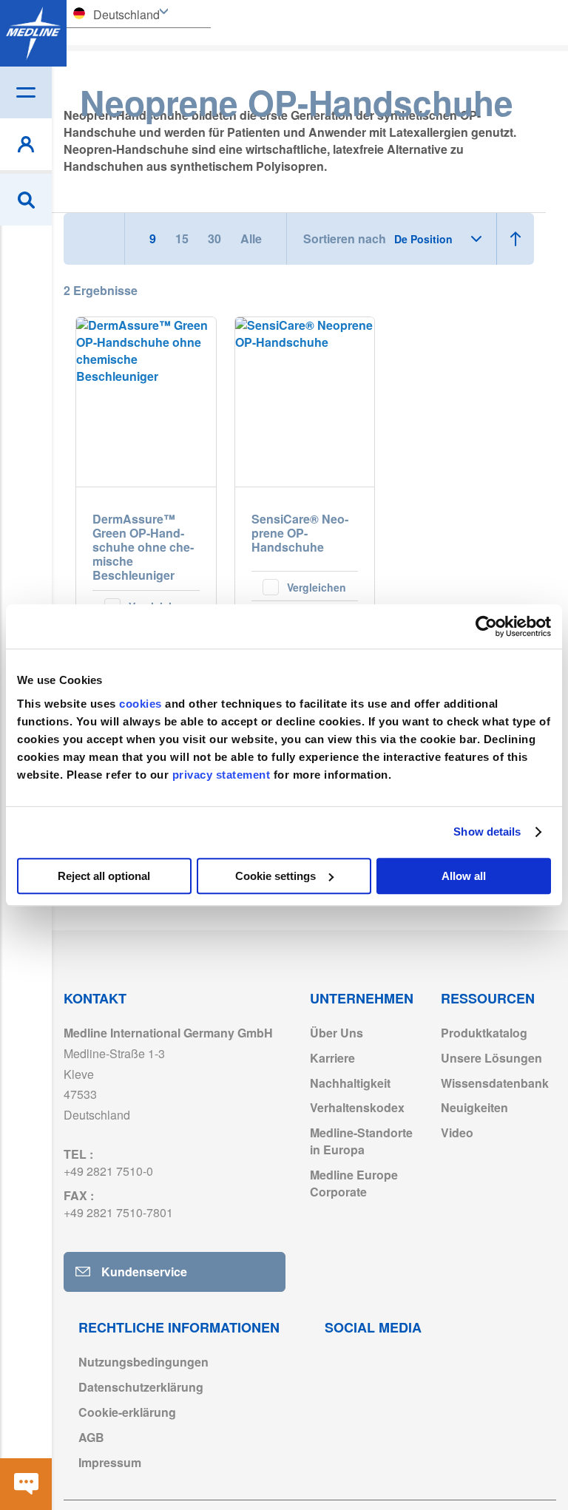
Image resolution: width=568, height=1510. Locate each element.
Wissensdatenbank (495, 1082)
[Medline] (33, 33)
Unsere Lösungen (491, 1057)
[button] (305, 585)
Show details (487, 831)
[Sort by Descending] (515, 239)
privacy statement (221, 774)
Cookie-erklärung (127, 1412)
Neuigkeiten (474, 1107)
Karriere (332, 1057)
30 (216, 238)
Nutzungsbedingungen (143, 1361)
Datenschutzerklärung (140, 1386)
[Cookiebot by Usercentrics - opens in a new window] (486, 626)
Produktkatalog (484, 1032)
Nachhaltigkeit (350, 1082)
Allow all (464, 876)
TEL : (108, 1162)
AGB (91, 1437)
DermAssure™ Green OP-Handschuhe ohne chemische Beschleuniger (143, 547)
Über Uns (336, 1032)
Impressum (109, 1462)
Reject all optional (104, 876)
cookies (142, 703)
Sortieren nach (344, 239)
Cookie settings (275, 876)
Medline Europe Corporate (354, 1183)
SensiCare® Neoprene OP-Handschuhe (299, 533)
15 (183, 238)
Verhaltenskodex (357, 1107)
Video (457, 1132)
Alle (251, 238)
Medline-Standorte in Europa (361, 1141)
